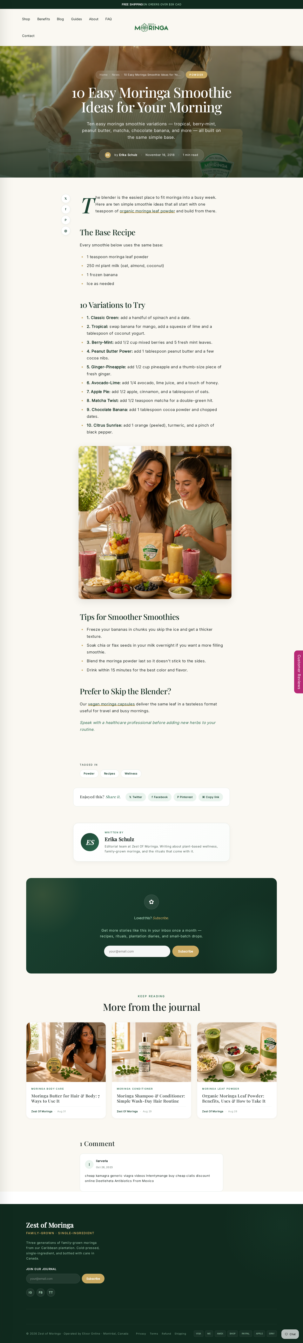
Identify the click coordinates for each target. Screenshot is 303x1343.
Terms (154, 1333)
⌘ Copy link (210, 797)
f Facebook (160, 797)
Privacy (141, 1333)
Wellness (131, 773)
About (94, 19)
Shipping (180, 1333)
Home (104, 74)
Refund (166, 1333)
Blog (60, 19)
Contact (28, 36)
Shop (26, 19)
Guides (76, 19)
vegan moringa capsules (111, 704)
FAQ (108, 19)
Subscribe (185, 951)
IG (30, 1292)
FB (41, 1292)
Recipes (109, 773)
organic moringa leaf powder (147, 211)
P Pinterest (185, 797)
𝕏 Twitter (135, 797)
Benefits (43, 19)
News (116, 74)
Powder (89, 773)
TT (51, 1292)
